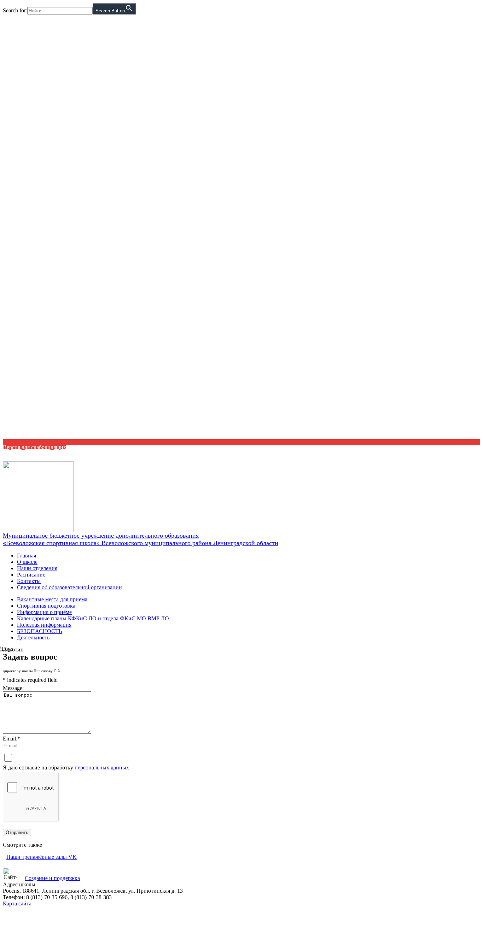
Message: (13, 688)
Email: (11, 739)
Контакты (29, 581)
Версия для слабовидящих (34, 447)
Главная (26, 556)
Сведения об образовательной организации (69, 587)
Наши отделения (37, 568)
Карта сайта (17, 904)
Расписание (31, 575)
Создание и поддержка (52, 878)
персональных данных (102, 767)
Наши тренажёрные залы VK (41, 857)
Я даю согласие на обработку (66, 767)
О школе (27, 562)
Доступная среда (457, 453)
